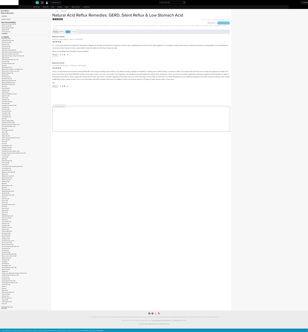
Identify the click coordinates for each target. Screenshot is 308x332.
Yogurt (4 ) (5, 300)
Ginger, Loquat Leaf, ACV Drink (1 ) (11, 138)
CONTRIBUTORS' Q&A (7, 307)
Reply (55, 55)
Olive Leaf (4, 197)
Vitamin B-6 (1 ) (6, 284)
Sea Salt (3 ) (5, 250)
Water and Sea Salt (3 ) (8, 292)
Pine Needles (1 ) (6, 221)
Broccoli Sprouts (6, 88)
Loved (74, 31)
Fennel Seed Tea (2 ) (7, 130)
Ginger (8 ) (5, 134)
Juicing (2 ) (5, 157)
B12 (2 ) (4, 65)
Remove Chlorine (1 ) (7, 244)
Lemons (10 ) (5, 162)
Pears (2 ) (5, 212)
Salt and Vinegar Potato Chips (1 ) (10, 246)
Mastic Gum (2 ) (6, 179)
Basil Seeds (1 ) (6, 76)
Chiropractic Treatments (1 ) (9, 105)
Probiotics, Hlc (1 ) (7, 227)
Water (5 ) (5, 290)
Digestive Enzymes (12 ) (8, 122)
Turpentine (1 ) (6, 279)
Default (62, 31)
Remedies (37, 7)
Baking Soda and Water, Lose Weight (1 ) (12, 69)
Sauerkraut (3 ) (6, 248)
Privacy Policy (176, 320)
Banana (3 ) (5, 75)
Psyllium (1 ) (5, 229)
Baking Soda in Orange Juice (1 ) (10, 71)
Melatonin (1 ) (5, 181)
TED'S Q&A (4, 308)
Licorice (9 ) (5, 164)
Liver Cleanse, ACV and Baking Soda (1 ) (12, 166)
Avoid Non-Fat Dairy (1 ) (8, 63)
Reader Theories (6, 237)
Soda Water (4, 261)
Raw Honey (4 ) (6, 233)
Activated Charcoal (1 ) (8, 40)
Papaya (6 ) (5, 210)
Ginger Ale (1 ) (6, 136)
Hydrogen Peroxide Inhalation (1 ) (10, 151)
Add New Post (56, 2)
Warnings (4, 288)
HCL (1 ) (4, 143)
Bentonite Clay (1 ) (7, 78)
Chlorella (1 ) (5, 107)
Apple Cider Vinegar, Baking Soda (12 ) (12, 52)
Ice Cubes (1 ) (5, 155)
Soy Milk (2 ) (5, 263)
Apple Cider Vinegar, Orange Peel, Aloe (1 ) (13, 56)
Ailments (45, 7)
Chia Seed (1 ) (6, 103)
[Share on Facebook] (54, 19)
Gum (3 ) (4, 141)
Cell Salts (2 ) (5, 99)
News (66, 7)
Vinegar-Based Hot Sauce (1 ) (9, 282)
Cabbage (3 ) (5, 90)
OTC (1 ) (4, 206)
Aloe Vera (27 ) (6, 31)
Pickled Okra (5, 219)
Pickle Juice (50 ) (6, 26)
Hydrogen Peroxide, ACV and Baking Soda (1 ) (14, 153)
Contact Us (86, 7)
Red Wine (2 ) (6, 239)
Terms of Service (166, 320)
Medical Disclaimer (157, 320)
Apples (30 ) (5, 30)
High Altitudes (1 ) (6, 145)
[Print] (62, 19)
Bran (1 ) (4, 86)
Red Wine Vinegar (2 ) (8, 240)
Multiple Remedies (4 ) (8, 191)
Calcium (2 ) (5, 92)
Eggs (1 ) (4, 128)
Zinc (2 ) (4, 303)
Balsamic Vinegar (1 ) (7, 73)
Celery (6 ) (5, 97)
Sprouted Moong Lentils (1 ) (9, 267)
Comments (224, 23)
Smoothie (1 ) (5, 260)
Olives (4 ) (5, 200)
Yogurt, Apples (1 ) (7, 301)
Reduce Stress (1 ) (7, 242)
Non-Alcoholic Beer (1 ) (8, 195)
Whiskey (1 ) (5, 296)
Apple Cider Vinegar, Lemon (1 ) (10, 54)
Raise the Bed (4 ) (7, 231)
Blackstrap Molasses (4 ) (8, 82)
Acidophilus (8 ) (6, 38)
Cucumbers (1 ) (6, 113)
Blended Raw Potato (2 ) (8, 84)
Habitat (59, 7)
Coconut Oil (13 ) (6, 111)
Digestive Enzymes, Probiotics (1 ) (10, 124)
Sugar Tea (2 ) (6, 269)
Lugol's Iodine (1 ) (6, 170)
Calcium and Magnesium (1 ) (9, 94)
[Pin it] (56, 19)
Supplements (5, 271)
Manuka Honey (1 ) (7, 178)
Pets (52, 7)
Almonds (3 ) (5, 44)
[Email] (60, 19)
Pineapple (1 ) (5, 225)
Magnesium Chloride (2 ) (8, 172)
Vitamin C (4, 286)
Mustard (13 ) (5, 193)
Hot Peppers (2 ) (6, 149)
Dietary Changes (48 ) (8, 28)
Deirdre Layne (206, 19)
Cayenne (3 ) (5, 96)
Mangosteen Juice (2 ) (8, 176)
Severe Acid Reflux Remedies (9, 254)
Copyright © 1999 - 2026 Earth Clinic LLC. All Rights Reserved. (154, 323)
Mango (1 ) (5, 174)
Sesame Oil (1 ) (6, 252)
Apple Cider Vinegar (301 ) (9, 24)
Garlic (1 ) (4, 132)
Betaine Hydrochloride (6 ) (9, 80)
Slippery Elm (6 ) (6, 258)
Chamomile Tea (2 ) (7, 101)
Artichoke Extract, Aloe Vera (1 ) (10, 59)
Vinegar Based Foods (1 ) (8, 281)
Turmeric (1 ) (5, 277)
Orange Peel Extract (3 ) (8, 204)
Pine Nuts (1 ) (5, 223)
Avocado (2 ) (5, 61)
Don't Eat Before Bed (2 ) (8, 126)
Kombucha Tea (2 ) (7, 160)
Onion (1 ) (5, 202)
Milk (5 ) (4, 183)
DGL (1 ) (4, 118)
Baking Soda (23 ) (7, 67)
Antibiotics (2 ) (6, 48)
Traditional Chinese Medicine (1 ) (10, 275)
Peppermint (5, 214)
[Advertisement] (83, 119)
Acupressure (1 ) (6, 42)
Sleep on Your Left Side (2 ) (9, 256)
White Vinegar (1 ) (6, 298)
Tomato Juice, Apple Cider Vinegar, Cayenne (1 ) (14, 273)
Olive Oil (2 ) (5, 198)
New (68, 31)
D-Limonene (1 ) (6, 115)
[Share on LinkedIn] (58, 19)
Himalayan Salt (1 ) (7, 147)
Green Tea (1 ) (6, 139)
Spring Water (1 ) (6, 265)
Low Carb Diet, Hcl (6, 168)
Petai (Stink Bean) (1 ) (7, 216)
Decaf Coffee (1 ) (6, 117)
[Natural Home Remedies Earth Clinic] (37, 2)
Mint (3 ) (4, 187)
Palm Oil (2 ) (5, 208)
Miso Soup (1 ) (6, 189)
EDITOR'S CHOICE (5, 19)
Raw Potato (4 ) (6, 235)
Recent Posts (76, 7)
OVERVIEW (4, 16)
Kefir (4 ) (4, 159)
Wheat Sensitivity (6, 294)
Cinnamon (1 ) (5, 109)
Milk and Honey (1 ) (7, 185)
